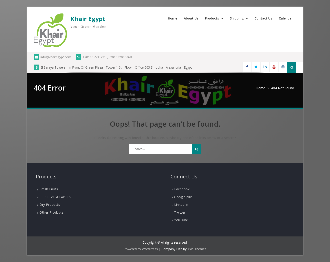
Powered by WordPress (141, 249)
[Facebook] (246, 67)
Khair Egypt (87, 19)
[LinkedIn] (264, 67)
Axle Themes (196, 249)
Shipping (237, 18)
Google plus (183, 197)
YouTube (181, 220)
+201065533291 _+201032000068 (107, 57)
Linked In (181, 204)
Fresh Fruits (49, 189)
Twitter (179, 212)
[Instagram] (282, 67)
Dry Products (50, 204)
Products (212, 18)
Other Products (51, 212)
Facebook (181, 189)
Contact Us (263, 18)
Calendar (286, 18)
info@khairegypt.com (55, 57)
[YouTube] (273, 67)
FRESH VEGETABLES (55, 197)
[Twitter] (255, 67)
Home (172, 18)
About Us (191, 18)
